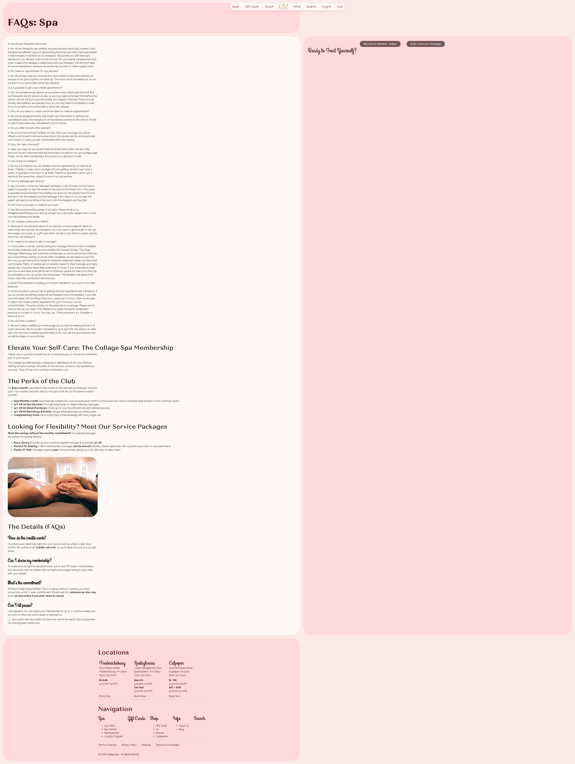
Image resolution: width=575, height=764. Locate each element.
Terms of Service (107, 744)
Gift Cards (252, 6)
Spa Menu (109, 725)
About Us (184, 725)
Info (296, 6)
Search (311, 6)
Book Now (105, 696)
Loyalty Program (113, 736)
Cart (340, 6)
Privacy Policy (129, 744)
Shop (268, 6)
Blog (181, 729)
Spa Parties (110, 729)
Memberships (111, 732)
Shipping (146, 744)
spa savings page (87, 152)
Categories (162, 736)
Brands (160, 732)
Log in (326, 6)
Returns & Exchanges (167, 744)
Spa (234, 6)
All (157, 729)
